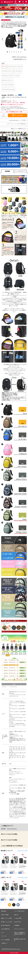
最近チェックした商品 (6, 918)
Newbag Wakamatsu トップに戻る (17, 120)
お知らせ (16, 914)
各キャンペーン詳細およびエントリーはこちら (13, 104)
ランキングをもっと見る (22, 850)
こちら (18, 949)
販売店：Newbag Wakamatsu (19, 56)
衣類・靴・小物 (12, 5)
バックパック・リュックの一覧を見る (16, 123)
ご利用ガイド (4, 943)
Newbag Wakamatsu (12, 828)
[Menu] (2, 2)
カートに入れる (17, 115)
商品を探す (3, 911)
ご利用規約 (16, 925)
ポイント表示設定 (5, 939)
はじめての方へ (17, 921)
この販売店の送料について (19, 59)
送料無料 (3, 828)
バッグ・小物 (21, 5)
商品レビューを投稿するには (18, 128)
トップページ (4, 5)
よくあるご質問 (17, 918)
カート (2, 932)
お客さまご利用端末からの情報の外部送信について (20, 934)
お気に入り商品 (5, 914)
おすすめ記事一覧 (5, 929)
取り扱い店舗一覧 (5, 925)
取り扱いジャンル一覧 (6, 921)
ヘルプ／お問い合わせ (19, 911)
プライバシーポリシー (19, 929)
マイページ (3, 936)
